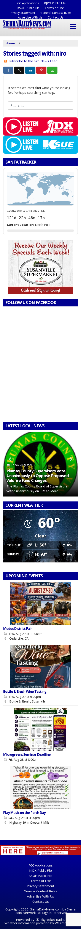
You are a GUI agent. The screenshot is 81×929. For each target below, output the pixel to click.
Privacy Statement (22, 13)
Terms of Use (54, 8)
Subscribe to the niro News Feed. (33, 61)
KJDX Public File (55, 3)
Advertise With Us (30, 17)
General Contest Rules (55, 13)
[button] (73, 26)
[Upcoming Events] (40, 603)
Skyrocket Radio (52, 919)
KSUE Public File (28, 8)
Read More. (50, 491)
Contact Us (55, 17)
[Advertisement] (40, 267)
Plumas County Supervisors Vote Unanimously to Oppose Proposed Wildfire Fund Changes (37, 475)
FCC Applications (27, 3)
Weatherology (65, 923)
